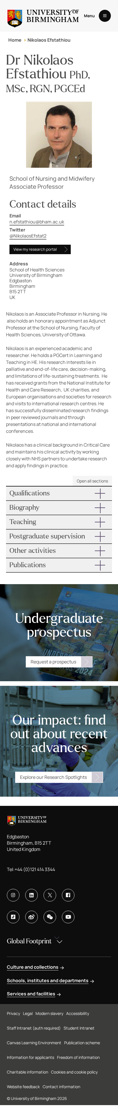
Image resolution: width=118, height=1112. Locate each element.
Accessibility (77, 1013)
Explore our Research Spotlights (53, 777)
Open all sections (92, 481)
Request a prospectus (53, 662)
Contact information (61, 1086)
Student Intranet (79, 1028)
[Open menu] (105, 15)
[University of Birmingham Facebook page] (68, 895)
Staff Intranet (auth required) (34, 1028)
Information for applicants (30, 1057)
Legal (28, 1013)
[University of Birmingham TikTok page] (13, 917)
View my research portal (35, 249)
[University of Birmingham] (43, 15)
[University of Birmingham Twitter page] (50, 895)
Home (14, 40)
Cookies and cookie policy (74, 1072)
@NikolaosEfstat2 (27, 236)
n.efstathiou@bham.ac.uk (36, 222)
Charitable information (27, 1072)
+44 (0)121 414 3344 (35, 869)
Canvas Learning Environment (34, 1042)
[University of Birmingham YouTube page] (68, 917)
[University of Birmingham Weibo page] (31, 917)
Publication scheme (82, 1042)
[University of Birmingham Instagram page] (13, 895)
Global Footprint (29, 941)
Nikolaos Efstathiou (48, 40)
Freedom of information (78, 1057)
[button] (59, 493)
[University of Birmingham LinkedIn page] (31, 895)
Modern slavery (49, 1013)
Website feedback (23, 1086)
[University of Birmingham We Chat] (50, 917)
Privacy (13, 1013)
